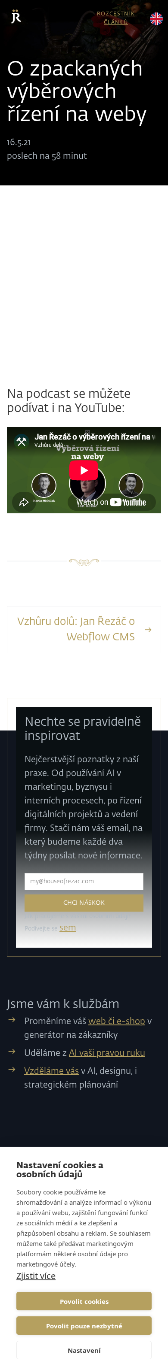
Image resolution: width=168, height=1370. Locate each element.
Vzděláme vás (51, 1071)
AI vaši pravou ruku (107, 1053)
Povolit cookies (84, 1301)
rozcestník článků (116, 18)
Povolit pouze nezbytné (84, 1326)
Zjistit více (36, 1276)
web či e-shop (116, 1021)
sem (67, 928)
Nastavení (84, 1350)
